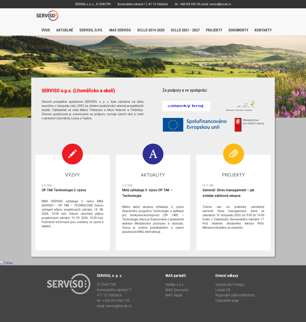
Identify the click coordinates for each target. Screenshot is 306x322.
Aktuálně (64, 30)
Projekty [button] (214, 30)
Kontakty (263, 30)
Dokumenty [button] (238, 30)
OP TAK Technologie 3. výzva (64, 190)
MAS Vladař (173, 295)
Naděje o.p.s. (174, 284)
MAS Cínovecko (177, 290)
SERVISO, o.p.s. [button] (91, 30)
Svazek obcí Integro (229, 284)
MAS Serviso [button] (120, 30)
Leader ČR (222, 290)
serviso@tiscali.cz (220, 4)
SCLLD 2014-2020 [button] (150, 30)
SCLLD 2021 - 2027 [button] (185, 30)
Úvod (45, 30)
